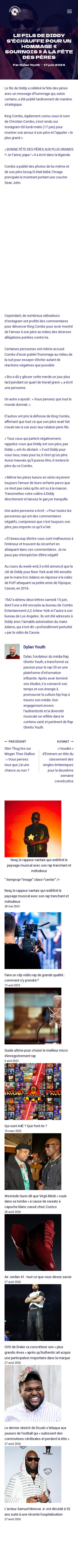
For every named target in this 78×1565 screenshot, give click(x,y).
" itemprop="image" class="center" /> (32, 880)
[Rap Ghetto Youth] (15, 11)
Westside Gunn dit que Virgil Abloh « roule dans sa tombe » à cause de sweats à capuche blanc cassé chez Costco (36, 1201)
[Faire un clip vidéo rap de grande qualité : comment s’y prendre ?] (39, 940)
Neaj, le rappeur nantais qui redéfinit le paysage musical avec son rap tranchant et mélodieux (39, 865)
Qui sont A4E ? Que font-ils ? (26, 1126)
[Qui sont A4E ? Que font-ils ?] (39, 1091)
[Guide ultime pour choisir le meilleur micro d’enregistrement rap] (39, 1016)
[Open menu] (69, 11)
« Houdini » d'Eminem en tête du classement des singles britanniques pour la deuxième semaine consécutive (57, 761)
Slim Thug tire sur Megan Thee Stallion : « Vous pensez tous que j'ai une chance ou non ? (20, 756)
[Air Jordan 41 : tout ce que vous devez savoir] (39, 1242)
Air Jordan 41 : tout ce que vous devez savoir (38, 1277)
